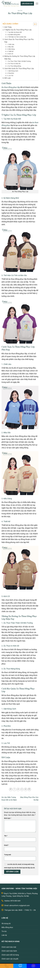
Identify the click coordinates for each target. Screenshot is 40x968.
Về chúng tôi (6, 923)
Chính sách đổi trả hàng (10, 955)
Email (6, 845)
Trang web (7, 855)
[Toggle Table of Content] (34, 24)
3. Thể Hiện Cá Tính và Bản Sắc (16, 37)
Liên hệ (4, 935)
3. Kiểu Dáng (11, 49)
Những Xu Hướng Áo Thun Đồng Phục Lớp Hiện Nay (19, 57)
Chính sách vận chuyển (10, 959)
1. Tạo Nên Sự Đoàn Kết (14, 32)
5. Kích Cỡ (10, 54)
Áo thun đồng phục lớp (11, 87)
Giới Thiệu (8, 27)
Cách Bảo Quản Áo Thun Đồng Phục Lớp (19, 68)
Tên (5, 836)
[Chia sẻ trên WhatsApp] (10, 789)
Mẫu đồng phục (7, 927)
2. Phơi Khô (10, 73)
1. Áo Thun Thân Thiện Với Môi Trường (19, 61)
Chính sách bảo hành (9, 951)
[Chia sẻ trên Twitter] (18, 789)
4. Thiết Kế (10, 51)
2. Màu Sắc (10, 47)
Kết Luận (7, 78)
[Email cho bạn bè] (22, 789)
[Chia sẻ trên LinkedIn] (29, 789)
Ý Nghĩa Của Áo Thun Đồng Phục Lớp (17, 30)
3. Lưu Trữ (10, 75)
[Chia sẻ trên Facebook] (14, 789)
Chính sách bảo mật (9, 947)
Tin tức (20, 10)
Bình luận (7, 818)
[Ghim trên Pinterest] (25, 789)
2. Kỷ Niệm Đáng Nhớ (13, 34)
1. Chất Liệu (10, 44)
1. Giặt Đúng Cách (12, 71)
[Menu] (36, 3)
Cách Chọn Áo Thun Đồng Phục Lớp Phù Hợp (19, 40)
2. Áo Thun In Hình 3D (13, 63)
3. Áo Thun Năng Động (14, 66)
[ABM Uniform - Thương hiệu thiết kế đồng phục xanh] (10, 3)
